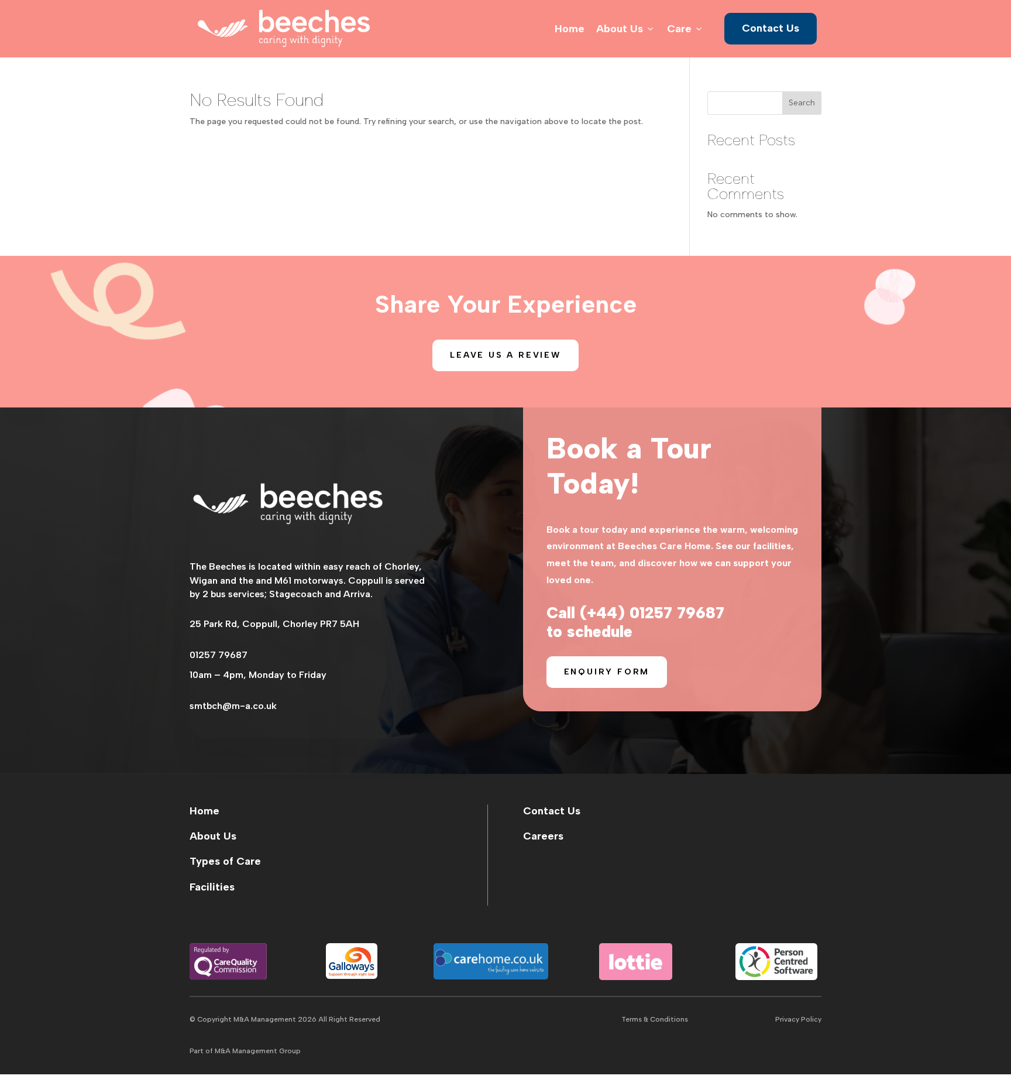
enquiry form (607, 672)
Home (569, 28)
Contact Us (770, 28)
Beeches (227, 566)
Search (802, 103)
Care (685, 28)
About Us (625, 28)
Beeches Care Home (664, 546)
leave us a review (505, 355)
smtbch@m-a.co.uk (233, 705)
